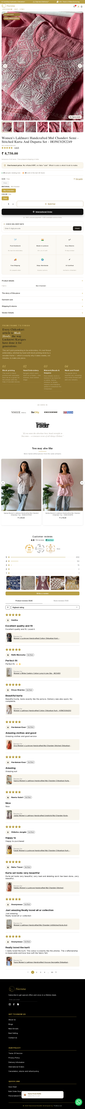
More (58, 549)
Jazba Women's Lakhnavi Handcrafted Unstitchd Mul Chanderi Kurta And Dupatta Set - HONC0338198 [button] (41, 815)
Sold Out (51, 204)
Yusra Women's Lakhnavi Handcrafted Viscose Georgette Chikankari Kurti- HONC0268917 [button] (41, 962)
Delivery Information (16, 1062)
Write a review (42, 593)
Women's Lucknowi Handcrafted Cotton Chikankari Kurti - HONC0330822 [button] (36, 638)
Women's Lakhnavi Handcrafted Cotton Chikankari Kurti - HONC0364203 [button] (42, 710)
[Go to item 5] (72, 583)
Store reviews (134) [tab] (61, 601)
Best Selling (13, 1033)
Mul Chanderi (9, 191)
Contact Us (13, 1038)
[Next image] (80, 66)
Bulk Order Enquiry (16, 1091)
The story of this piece (42, 293)
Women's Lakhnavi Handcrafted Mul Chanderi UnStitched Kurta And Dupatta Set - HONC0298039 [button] (40, 925)
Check (77, 228)
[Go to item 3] (43, 583)
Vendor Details (42, 312)
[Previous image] (5, 66)
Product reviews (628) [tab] (24, 601)
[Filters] (8, 607)
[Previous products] (3, 483)
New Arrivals (13, 1029)
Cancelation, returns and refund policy (24, 1071)
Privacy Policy (14, 1058)
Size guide (79, 179)
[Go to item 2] (28, 583)
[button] (42, 557)
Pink (5, 198)
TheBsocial (57, 1106)
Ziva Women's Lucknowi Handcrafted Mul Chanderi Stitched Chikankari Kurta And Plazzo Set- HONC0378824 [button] (42, 746)
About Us (12, 1020)
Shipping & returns (42, 306)
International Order (44, 212)
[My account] (78, 6)
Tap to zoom (76, 117)
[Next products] (82, 483)
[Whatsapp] (78, 1102)
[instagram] (10, 1004)
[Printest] (18, 1004)
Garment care (42, 299)
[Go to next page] (56, 972)
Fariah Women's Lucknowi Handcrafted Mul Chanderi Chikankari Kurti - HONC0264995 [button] (42, 850)
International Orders (16, 1067)
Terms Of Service (15, 1053)
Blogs (11, 1024)
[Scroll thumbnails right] (77, 583)
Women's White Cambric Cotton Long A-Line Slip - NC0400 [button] (37, 673)
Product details (42, 280)
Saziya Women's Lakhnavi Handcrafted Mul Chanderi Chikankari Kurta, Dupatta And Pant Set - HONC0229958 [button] (42, 781)
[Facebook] (14, 1004)
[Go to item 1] (13, 583)
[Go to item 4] (57, 583)
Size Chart (13, 1087)
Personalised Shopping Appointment (23, 1096)
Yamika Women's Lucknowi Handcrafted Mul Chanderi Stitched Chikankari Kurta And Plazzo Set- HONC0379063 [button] (38, 888)
